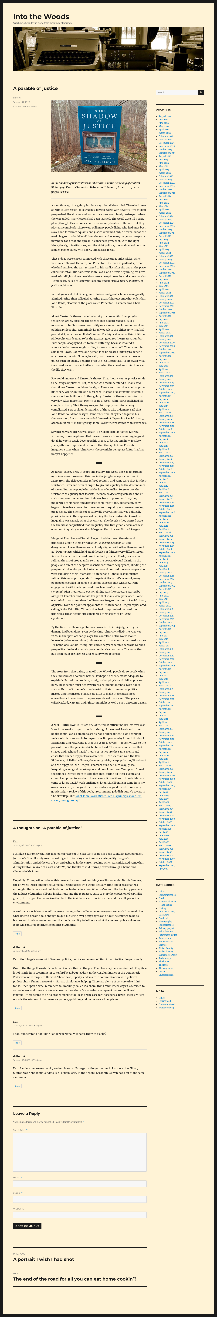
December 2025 (167, 143)
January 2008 (165, 852)
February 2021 (166, 336)
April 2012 (164, 682)
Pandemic (164, 918)
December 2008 (167, 815)
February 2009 (166, 809)
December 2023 (166, 223)
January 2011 (165, 732)
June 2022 (164, 282)
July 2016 (163, 519)
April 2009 (164, 802)
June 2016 (164, 522)
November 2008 (167, 819)
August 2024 (165, 196)
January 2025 (165, 179)
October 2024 (165, 189)
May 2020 (164, 366)
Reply (17, 933)
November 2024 (167, 186)
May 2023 (163, 246)
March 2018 (165, 452)
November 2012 (166, 659)
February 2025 (166, 176)
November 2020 (167, 346)
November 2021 (166, 306)
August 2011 (165, 709)
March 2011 (164, 725)
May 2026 (164, 126)
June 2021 (164, 322)
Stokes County (166, 948)
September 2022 (167, 272)
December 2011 (166, 695)
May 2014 (163, 599)
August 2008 (165, 829)
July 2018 (163, 439)
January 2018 (165, 459)
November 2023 (167, 226)
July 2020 (163, 359)
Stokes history (166, 951)
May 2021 (163, 326)
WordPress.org (166, 1007)
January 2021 (165, 339)
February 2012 (166, 689)
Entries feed (165, 1001)
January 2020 (165, 379)
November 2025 (167, 146)
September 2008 (167, 825)
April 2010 (164, 762)
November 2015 (166, 545)
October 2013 (165, 622)
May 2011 (163, 719)
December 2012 (166, 655)
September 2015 (167, 552)
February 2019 (166, 416)
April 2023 (164, 249)
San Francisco (166, 941)
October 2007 (165, 862)
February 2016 (166, 536)
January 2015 (165, 572)
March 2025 (165, 173)
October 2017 (165, 469)
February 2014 (166, 609)
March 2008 (165, 845)
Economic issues (167, 895)
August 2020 (165, 356)
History (162, 908)
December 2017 (166, 462)
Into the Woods (41, 16)
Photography (165, 921)
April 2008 (164, 842)
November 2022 (167, 266)
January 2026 (165, 139)
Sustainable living (168, 955)
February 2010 (166, 769)
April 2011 (164, 722)
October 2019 (165, 389)
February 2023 (166, 256)
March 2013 (164, 645)
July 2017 (163, 479)
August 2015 (165, 555)
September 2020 (167, 352)
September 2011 (167, 705)
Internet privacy (167, 911)
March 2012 (165, 685)
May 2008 (164, 839)
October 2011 (165, 702)
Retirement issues (168, 935)
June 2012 (164, 675)
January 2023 (165, 259)
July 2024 (163, 199)
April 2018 (164, 449)
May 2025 (164, 166)
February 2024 (166, 216)
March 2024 (165, 213)
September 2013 (167, 625)
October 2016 (165, 509)
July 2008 (163, 832)
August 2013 (165, 629)
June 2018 (164, 442)
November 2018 (166, 426)
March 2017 (165, 492)
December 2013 (166, 615)
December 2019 (166, 382)
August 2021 (165, 316)
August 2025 (165, 156)
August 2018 (165, 436)
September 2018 (167, 432)
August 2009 (165, 789)
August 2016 (165, 516)
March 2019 (165, 412)
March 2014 (165, 605)
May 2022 (164, 286)
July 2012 (163, 672)
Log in (162, 997)
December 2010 (166, 735)
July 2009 (163, 792)
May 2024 (164, 206)
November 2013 (166, 619)
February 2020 (166, 376)
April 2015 (164, 569)
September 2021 (167, 312)
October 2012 (165, 662)
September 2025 (167, 153)
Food (161, 898)
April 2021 (164, 329)
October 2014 (165, 582)
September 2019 (167, 392)
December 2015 (166, 542)
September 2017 (167, 472)
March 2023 (165, 252)
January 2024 (165, 219)
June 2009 (164, 795)
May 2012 (163, 679)
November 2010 (166, 739)
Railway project (166, 928)
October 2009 (165, 782)
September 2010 (167, 745)
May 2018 (163, 446)
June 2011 (163, 715)
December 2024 (167, 183)
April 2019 (164, 409)
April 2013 (164, 642)
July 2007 (163, 868)
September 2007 (167, 865)
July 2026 (163, 119)
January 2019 (165, 419)
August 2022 (165, 276)
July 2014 (163, 592)
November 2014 (166, 579)
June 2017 (164, 482)
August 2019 (165, 396)
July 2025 (163, 159)
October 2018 (165, 429)
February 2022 (166, 296)
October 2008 (165, 822)
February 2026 (166, 136)
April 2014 (164, 602)
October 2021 (165, 309)
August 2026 (165, 116)
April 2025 (164, 169)
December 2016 (166, 502)
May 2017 (163, 486)
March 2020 (165, 372)
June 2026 (164, 123)
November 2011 (166, 699)
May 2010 (163, 759)
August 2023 (165, 236)
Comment (20, 1129)
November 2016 (167, 506)
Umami (162, 971)
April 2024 (164, 209)
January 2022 (165, 299)
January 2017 (165, 499)
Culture (17, 106)
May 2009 (164, 799)
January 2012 (165, 692)
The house (164, 961)
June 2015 (164, 562)
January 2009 (165, 812)
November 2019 (167, 386)
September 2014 (167, 585)
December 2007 (167, 855)
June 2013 (163, 635)
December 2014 (166, 575)
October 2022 (165, 269)
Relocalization (166, 931)
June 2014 (164, 595)
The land (163, 965)
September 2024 (167, 193)
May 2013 (163, 639)
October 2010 (165, 742)
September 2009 (167, 785)
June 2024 (164, 203)
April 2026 (164, 129)
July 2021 (163, 319)
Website (18, 1208)
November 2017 (166, 466)
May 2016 (163, 526)
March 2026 (165, 133)
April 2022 (164, 289)
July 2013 (163, 632)
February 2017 (166, 496)
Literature (164, 915)
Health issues (165, 905)
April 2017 (164, 489)
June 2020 (164, 362)
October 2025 (165, 149)
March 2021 (165, 332)
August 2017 (165, 476)
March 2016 (165, 532)
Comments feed (167, 1004)
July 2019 (163, 399)
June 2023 (164, 242)
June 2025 (164, 163)
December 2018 (166, 422)
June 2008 (164, 835)
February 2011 (166, 729)
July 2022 (163, 279)
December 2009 (167, 775)
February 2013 (166, 649)
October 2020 (165, 349)
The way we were (167, 968)
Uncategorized (166, 975)
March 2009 (165, 805)
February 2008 (166, 849)
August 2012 (165, 669)
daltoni (17, 97)
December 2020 (167, 342)
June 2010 (164, 755)
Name (17, 1177)
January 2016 (165, 539)
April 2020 (164, 369)
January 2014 (165, 612)
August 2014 (165, 589)
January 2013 (165, 652)
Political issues (29, 106)
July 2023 (163, 239)
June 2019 (164, 402)
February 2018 (166, 456)
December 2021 (166, 302)
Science (162, 945)
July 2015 (163, 559)
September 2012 (167, 665)
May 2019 (163, 406)
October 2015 (165, 549)
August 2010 (165, 749)
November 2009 (167, 779)
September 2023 (167, 232)
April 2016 (164, 529)
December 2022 (167, 262)
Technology (165, 958)
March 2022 (165, 292)
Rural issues (165, 938)
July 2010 (163, 752)
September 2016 (167, 512)
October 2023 (165, 229)
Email (18, 1193)
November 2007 (167, 858)
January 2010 (165, 772)
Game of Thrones (167, 901)
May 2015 (163, 565)
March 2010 (165, 765)
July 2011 (163, 712)
